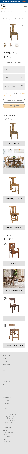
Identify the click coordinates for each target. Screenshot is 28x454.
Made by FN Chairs (14, 62)
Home (4, 19)
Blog (4, 391)
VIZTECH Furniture (19, 451)
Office (4, 371)
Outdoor (5, 374)
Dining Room (6, 364)
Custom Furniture (7, 397)
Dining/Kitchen (10, 19)
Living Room (6, 368)
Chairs (16, 19)
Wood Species (9, 86)
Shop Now (23, 1)
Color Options (6, 400)
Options (7, 78)
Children (5, 361)
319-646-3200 (6, 441)
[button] (22, 25)
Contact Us (6, 403)
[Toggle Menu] (25, 6)
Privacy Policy (21, 450)
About (4, 388)
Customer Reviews (8, 394)
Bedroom (5, 358)
